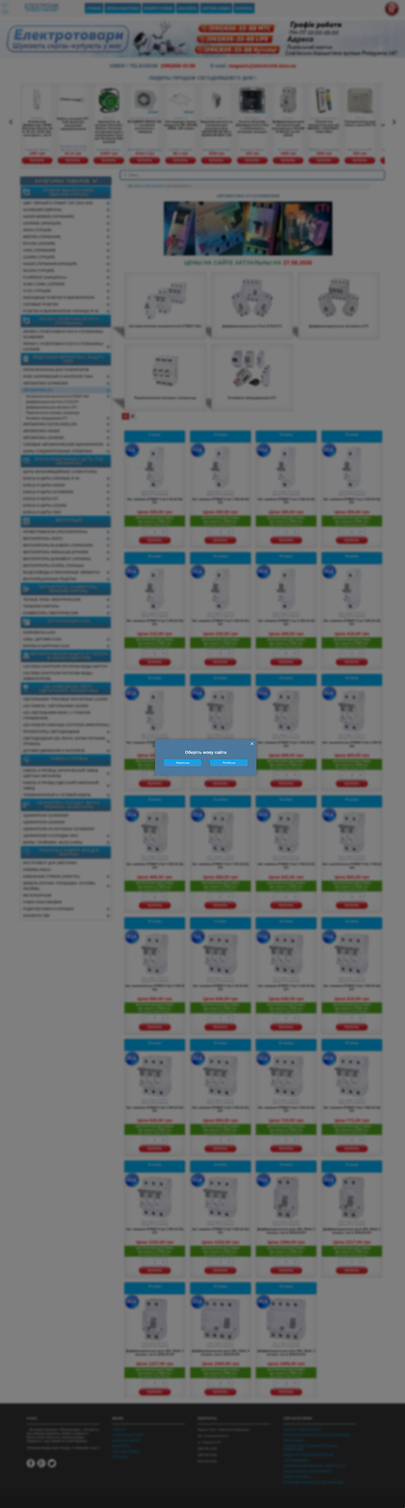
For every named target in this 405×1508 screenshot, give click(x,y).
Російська (229, 762)
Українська (182, 762)
